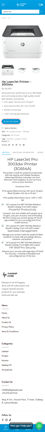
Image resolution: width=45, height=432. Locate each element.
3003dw (10, 139)
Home (4, 18)
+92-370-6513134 (9, 393)
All (9, 18)
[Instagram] (6, 420)
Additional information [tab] (23, 152)
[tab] (23, 152)
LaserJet (17, 139)
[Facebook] (3, 420)
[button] (3, 4)
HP (8, 141)
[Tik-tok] (10, 420)
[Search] (41, 12)
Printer (17, 135)
